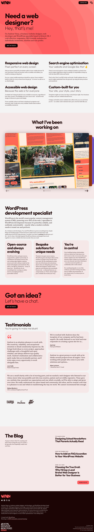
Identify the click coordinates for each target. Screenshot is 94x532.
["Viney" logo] (5, 2)
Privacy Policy (79, 528)
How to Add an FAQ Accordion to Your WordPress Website (71, 455)
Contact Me (83, 2)
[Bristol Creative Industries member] (6, 527)
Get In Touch (11, 45)
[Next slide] (86, 191)
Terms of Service (87, 528)
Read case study (46, 167)
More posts (83, 482)
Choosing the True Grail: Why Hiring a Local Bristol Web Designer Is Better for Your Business (67, 471)
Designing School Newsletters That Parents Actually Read (70, 440)
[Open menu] (91, 2)
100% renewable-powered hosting (17, 519)
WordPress (12, 517)
